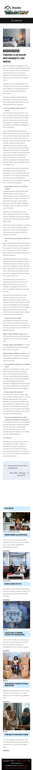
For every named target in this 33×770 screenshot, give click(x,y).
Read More (6, 551)
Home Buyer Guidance (21, 761)
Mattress (7, 51)
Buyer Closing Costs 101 (13, 584)
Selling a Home (15, 532)
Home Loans (7, 532)
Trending (15, 51)
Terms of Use (14, 768)
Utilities (5, 630)
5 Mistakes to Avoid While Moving (16, 734)
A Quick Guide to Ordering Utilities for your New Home (15, 633)
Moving (5, 680)
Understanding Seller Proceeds (16, 535)
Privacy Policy (23, 768)
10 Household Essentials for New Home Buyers (16, 684)
